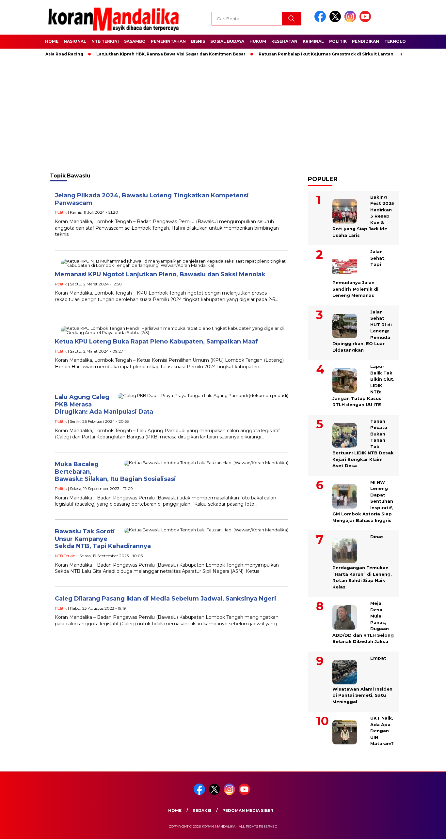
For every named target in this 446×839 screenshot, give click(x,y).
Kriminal (313, 41)
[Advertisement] (223, 114)
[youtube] (366, 20)
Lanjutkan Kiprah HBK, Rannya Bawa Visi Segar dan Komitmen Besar (157, 54)
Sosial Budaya (227, 41)
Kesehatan (284, 41)
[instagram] (351, 20)
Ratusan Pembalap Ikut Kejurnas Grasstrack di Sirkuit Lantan (312, 54)
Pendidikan (365, 41)
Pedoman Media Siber (247, 810)
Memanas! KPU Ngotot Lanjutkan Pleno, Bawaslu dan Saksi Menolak (160, 274)
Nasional (75, 41)
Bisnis (198, 41)
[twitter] (336, 20)
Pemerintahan (168, 41)
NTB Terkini (105, 41)
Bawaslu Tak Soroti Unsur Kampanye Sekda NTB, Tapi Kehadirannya (103, 539)
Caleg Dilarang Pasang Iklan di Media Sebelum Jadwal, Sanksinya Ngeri (165, 598)
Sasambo (135, 41)
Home (51, 41)
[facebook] (321, 20)
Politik (338, 41)
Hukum (257, 41)
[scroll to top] (427, 829)
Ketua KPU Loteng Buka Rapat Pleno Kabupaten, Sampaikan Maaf (156, 341)
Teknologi (397, 41)
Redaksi (202, 810)
